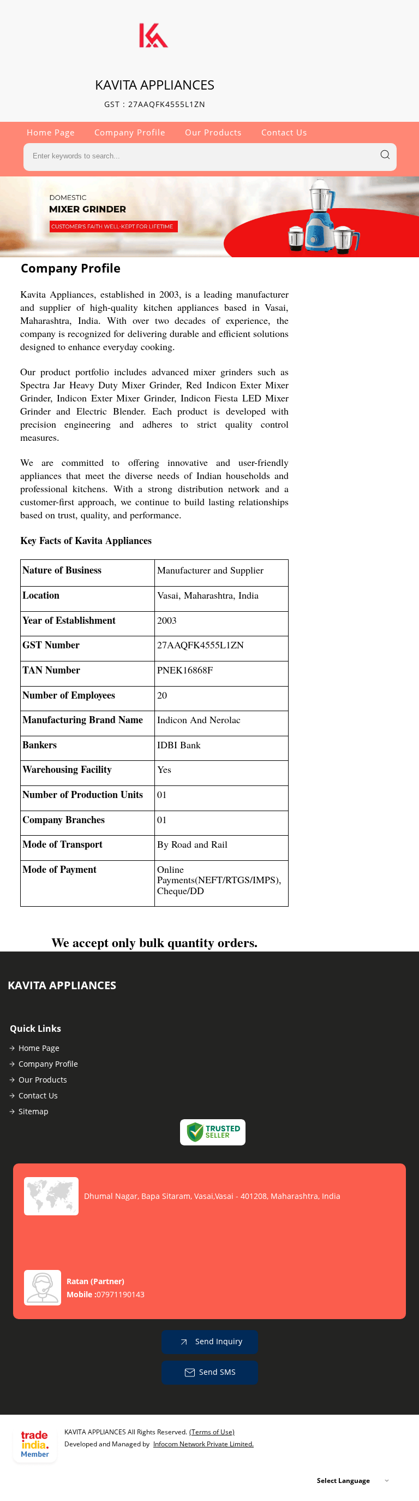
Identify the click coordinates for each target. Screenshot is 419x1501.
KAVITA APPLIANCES (154, 92)
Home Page (51, 132)
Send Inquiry (217, 1341)
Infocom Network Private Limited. (203, 1444)
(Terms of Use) (212, 1432)
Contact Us (284, 132)
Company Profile (129, 132)
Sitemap (34, 1111)
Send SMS (217, 1372)
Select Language (343, 1480)
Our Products (213, 132)
